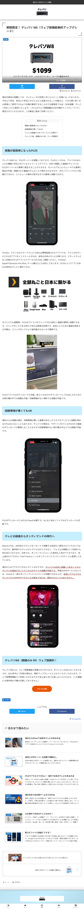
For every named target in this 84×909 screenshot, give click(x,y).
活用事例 (7, 700)
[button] (78, 471)
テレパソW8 (42, 688)
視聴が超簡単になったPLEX (35, 125)
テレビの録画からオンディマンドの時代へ (41, 132)
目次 (39, 120)
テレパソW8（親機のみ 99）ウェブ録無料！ (42, 136)
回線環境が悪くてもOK (34, 129)
